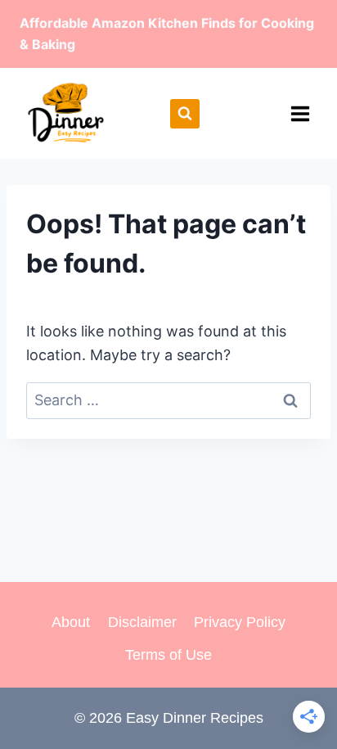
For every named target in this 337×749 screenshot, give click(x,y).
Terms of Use (168, 655)
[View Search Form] (185, 114)
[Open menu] (299, 113)
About (71, 622)
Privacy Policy (239, 622)
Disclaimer (142, 622)
